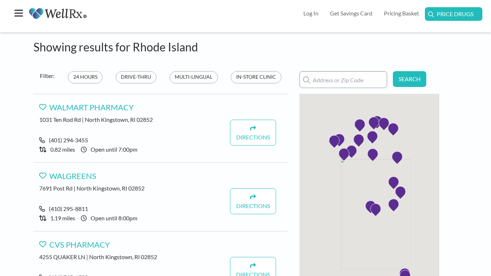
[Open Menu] (19, 14)
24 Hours (85, 77)
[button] (375, 208)
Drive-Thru (136, 77)
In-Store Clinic (256, 77)
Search (410, 78)
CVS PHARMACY (79, 244)
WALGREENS (72, 176)
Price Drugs (455, 13)
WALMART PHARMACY (91, 107)
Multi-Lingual (193, 77)
